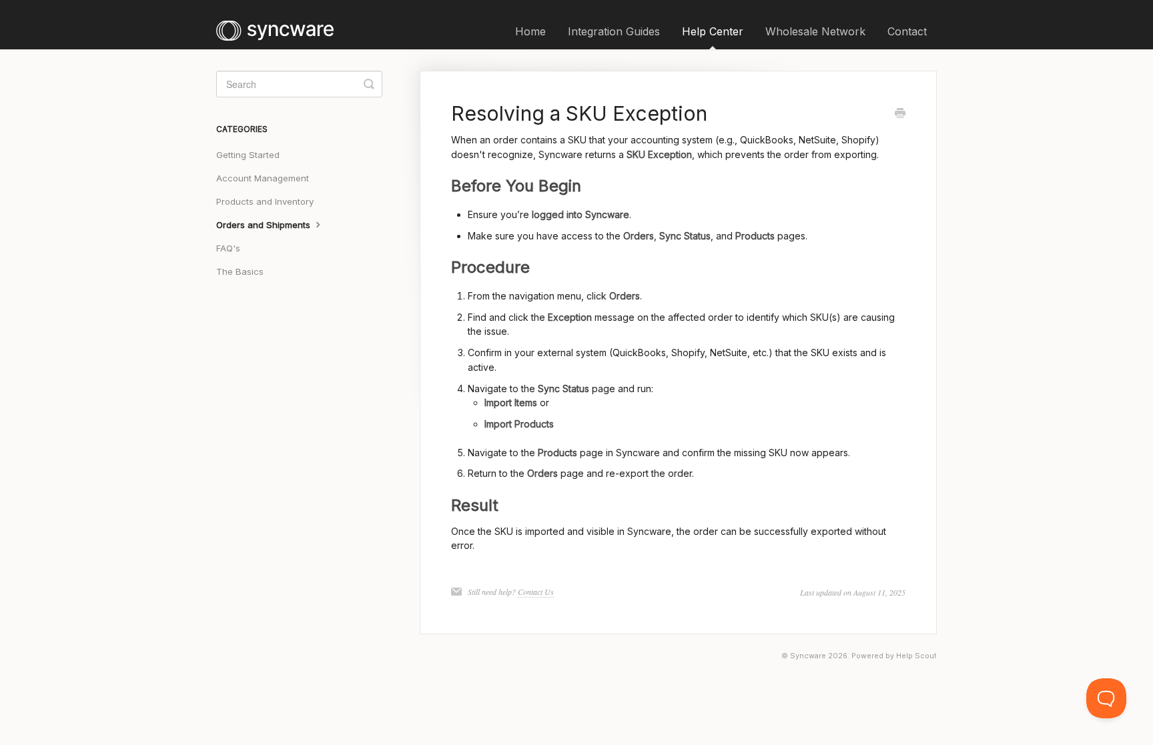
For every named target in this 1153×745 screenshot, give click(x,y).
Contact (907, 31)
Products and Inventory (265, 201)
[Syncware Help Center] (281, 24)
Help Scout (916, 656)
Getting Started (248, 154)
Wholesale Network (815, 31)
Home (530, 31)
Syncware (808, 656)
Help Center (712, 31)
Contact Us (536, 591)
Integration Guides (614, 31)
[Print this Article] (900, 114)
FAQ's (228, 248)
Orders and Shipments (264, 224)
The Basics (240, 271)
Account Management (262, 178)
